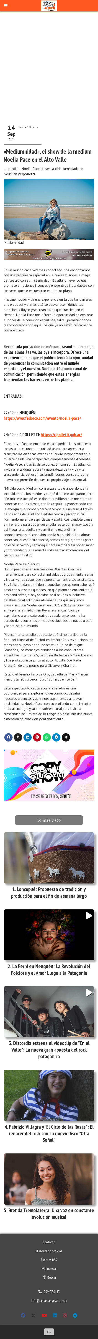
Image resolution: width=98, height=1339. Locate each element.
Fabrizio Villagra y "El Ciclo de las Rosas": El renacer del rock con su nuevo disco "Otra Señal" (51, 1133)
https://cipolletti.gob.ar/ (61, 434)
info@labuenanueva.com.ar (49, 1300)
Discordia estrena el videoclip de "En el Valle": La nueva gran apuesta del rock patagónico (50, 1050)
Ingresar (51, 1268)
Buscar (51, 1277)
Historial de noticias (49, 1251)
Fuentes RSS (49, 1259)
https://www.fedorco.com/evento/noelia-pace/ (42, 418)
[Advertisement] (49, 66)
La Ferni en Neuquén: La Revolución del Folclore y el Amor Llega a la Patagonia (50, 969)
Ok (49, 1332)
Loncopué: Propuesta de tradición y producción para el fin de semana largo (49, 892)
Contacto (49, 1242)
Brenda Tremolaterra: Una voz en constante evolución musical (51, 1213)
